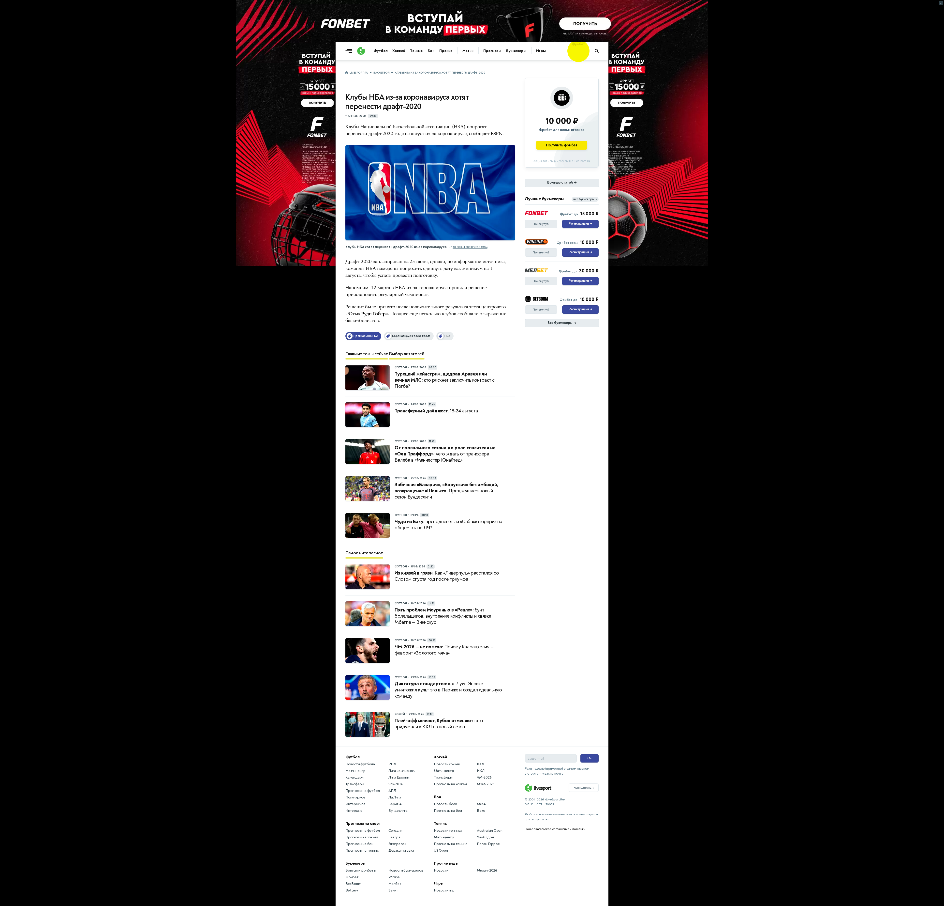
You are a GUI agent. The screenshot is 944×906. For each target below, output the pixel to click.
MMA (481, 804)
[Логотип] (361, 51)
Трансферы (354, 784)
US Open (441, 850)
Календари (354, 777)
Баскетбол (381, 72)
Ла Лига (394, 797)
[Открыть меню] (350, 51)
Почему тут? (541, 224)
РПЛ (392, 764)
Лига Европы (399, 777)
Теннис (416, 50)
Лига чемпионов (401, 770)
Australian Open (489, 830)
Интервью (353, 810)
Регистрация (580, 223)
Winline (394, 877)
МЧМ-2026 (485, 784)
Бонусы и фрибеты (360, 870)
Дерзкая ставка (401, 850)
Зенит (393, 890)
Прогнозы (492, 50)
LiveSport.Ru (359, 72)
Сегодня (395, 830)
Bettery (351, 890)
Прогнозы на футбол (362, 790)
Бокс (481, 810)
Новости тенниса (448, 830)
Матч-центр (355, 770)
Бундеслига (398, 810)
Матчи (467, 50)
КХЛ (480, 764)
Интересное (355, 804)
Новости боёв (445, 804)
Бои (431, 50)
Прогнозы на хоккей (361, 837)
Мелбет (394, 883)
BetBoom (353, 883)
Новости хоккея (447, 764)
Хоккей (398, 50)
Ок (589, 758)
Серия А (395, 804)
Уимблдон (485, 837)
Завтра (394, 837)
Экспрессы (397, 844)
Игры (541, 50)
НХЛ (480, 770)
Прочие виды (446, 863)
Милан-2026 (487, 870)
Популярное (355, 797)
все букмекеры (585, 199)
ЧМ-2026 (395, 784)
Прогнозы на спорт (363, 823)
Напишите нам (584, 788)
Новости (441, 870)
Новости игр (444, 890)
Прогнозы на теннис (361, 850)
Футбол (380, 50)
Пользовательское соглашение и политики (555, 829)
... (589, 58)
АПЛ (392, 790)
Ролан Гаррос (488, 844)
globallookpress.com (470, 247)
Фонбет (352, 877)
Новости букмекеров (405, 870)
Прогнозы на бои (359, 844)
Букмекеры (516, 50)
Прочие (446, 50)
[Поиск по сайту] (599, 51)
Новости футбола (360, 764)
